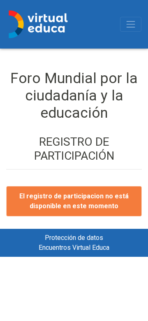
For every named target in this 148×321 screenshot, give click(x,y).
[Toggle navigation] (130, 24)
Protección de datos (74, 238)
